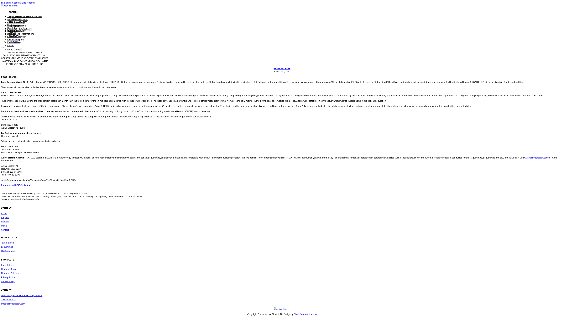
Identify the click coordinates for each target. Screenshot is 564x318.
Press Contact (13, 39)
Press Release (282, 68)
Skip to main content (11, 2)
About (12, 12)
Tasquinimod (13, 25)
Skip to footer (28, 2)
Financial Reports (9, 269)
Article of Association (18, 19)
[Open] (2, 47)
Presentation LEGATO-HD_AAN (16, 185)
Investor (5, 221)
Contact (5, 229)
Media (4, 225)
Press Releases (14, 42)
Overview (12, 36)
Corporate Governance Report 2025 (25, 16)
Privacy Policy (8, 277)
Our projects (13, 22)
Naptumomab (8, 250)
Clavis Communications (305, 314)
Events (10, 45)
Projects (5, 217)
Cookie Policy (8, 281)
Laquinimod (7, 246)
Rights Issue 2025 (16, 30)
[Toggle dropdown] (17, 12)
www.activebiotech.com (536, 157)
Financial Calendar (10, 273)
